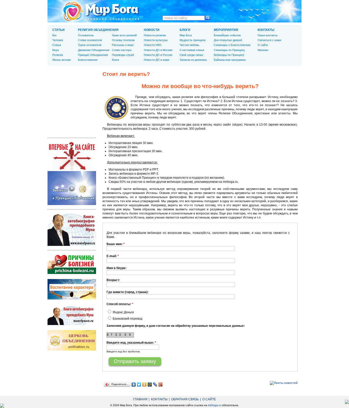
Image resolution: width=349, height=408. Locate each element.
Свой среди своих (191, 54)
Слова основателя (90, 40)
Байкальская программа (230, 59)
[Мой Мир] (150, 384)
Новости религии (155, 35)
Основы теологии (123, 40)
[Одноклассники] (144, 384)
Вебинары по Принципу (229, 54)
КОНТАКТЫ (266, 30)
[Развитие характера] (72, 298)
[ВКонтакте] (133, 384)
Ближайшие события (227, 35)
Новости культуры (156, 40)
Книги (115, 59)
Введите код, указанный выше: (131, 342)
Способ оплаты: (120, 304)
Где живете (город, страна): (127, 292)
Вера (55, 50)
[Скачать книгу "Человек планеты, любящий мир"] (72, 245)
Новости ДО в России (158, 54)
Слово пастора (121, 50)
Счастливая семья (192, 50)
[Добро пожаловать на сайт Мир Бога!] (72, 169)
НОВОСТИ (151, 30)
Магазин (263, 50)
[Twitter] (139, 384)
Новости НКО (152, 44)
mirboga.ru (214, 405)
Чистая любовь (189, 44)
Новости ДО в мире (156, 59)
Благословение (88, 59)
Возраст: (113, 280)
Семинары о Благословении (232, 44)
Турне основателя (89, 44)
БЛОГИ (185, 30)
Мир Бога (186, 35)
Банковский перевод (127, 318)
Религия (57, 54)
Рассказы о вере (123, 44)
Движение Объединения (93, 50)
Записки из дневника (193, 59)
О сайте (263, 44)
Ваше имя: (116, 244)
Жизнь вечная (61, 59)
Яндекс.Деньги (123, 312)
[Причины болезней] (72, 273)
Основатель (86, 35)
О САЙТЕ (209, 399)
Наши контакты (267, 35)
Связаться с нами (269, 40)
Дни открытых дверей (228, 40)
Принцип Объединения (93, 54)
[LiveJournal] (155, 384)
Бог (54, 35)
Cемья (56, 44)
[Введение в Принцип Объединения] (72, 204)
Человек (57, 40)
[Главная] (101, 11)
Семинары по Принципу (229, 50)
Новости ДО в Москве (158, 50)
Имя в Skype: (116, 268)
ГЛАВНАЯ (140, 399)
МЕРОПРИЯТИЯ (226, 30)
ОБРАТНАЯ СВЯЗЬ (185, 399)
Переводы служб (123, 54)
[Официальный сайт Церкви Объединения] (72, 349)
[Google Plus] (160, 384)
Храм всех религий (124, 35)
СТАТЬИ (58, 30)
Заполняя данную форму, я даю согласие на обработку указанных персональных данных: (176, 326)
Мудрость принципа (192, 40)
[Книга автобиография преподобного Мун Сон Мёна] (72, 324)
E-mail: (113, 256)
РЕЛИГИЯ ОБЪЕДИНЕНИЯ (98, 30)
